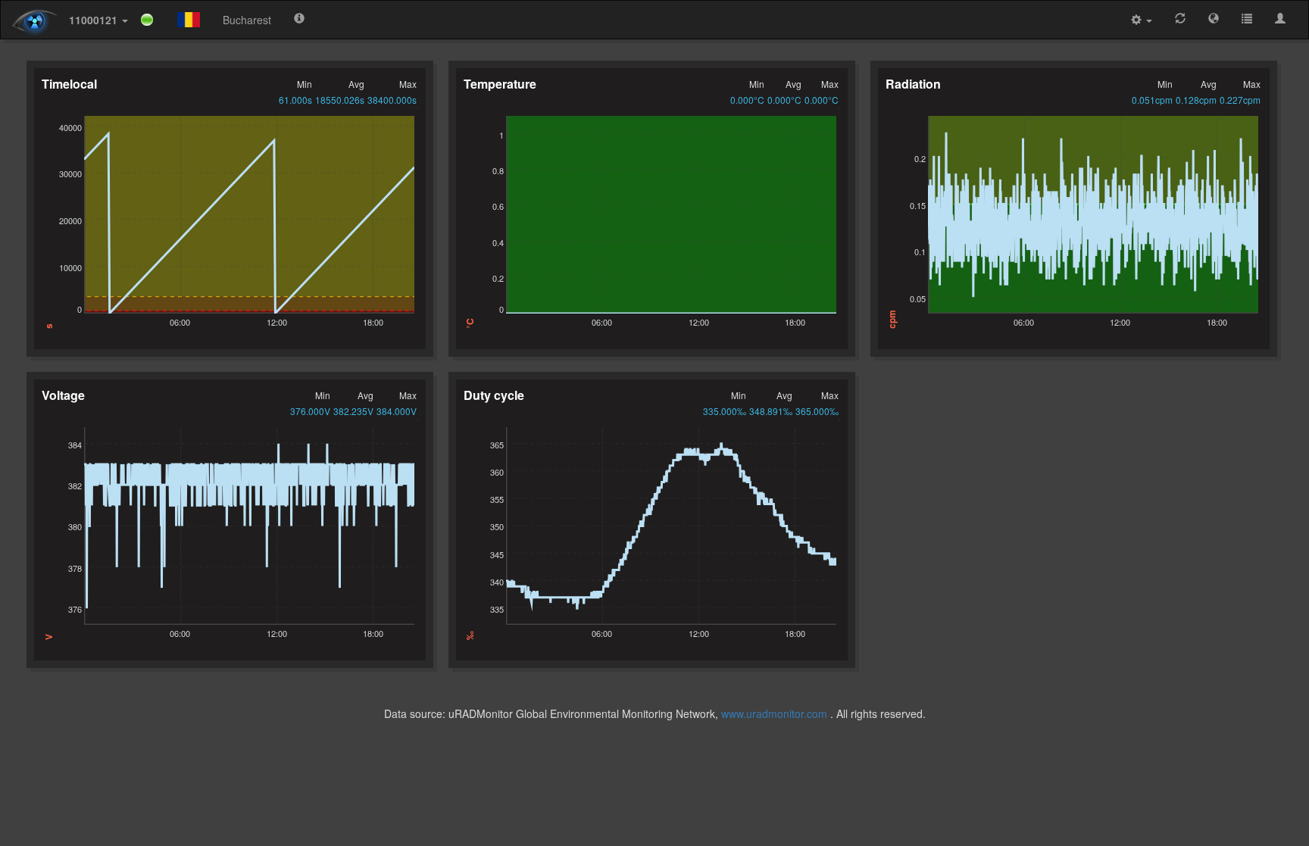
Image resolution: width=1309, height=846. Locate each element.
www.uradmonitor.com (774, 713)
